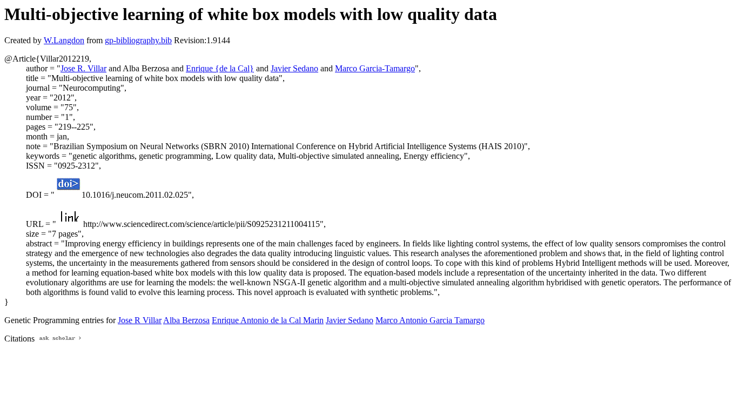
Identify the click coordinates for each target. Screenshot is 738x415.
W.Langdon (64, 40)
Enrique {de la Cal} (220, 68)
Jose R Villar (140, 320)
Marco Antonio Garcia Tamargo (430, 320)
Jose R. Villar (83, 68)
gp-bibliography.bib (138, 40)
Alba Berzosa (186, 320)
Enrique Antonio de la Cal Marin (268, 320)
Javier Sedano (294, 68)
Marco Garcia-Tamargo (375, 68)
